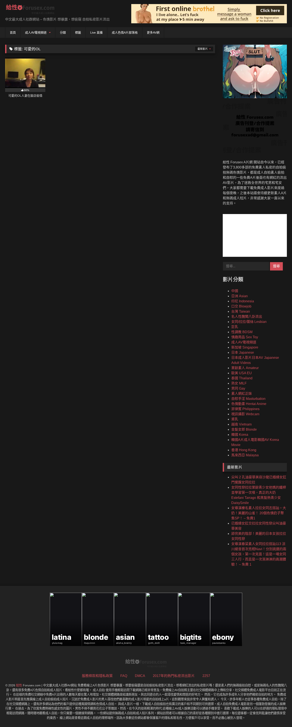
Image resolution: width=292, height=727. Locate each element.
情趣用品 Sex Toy (244, 337)
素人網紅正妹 (241, 393)
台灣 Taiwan (240, 311)
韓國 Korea (239, 434)
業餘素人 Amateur (245, 368)
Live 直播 (96, 32)
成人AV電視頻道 (36, 32)
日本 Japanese (242, 352)
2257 (206, 676)
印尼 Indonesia (242, 301)
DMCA (140, 676)
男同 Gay (238, 388)
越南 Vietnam (241, 424)
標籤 (78, 32)
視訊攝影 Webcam (245, 414)
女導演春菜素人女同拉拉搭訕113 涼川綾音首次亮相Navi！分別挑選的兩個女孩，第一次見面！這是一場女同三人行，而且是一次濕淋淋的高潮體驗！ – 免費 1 (258, 554)
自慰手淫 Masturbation (248, 398)
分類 (63, 32)
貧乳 (234, 419)
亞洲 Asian (239, 296)
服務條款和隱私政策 (97, 676)
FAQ (123, 676)
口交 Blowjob (241, 306)
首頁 (13, 32)
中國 (234, 291)
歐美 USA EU (241, 373)
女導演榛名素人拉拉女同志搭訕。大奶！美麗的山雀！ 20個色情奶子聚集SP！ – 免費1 (258, 513)
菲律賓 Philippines (245, 409)
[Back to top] (278, 714)
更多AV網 (153, 32)
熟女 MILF (239, 383)
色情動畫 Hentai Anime (248, 404)
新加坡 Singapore (244, 347)
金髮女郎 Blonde (244, 429)
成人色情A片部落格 (125, 32)
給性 (19, 685)
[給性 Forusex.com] (30, 10)
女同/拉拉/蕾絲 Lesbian (249, 322)
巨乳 (234, 327)
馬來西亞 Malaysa (245, 455)
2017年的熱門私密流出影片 (174, 676)
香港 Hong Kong (243, 450)
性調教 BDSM (241, 332)
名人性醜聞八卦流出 (246, 316)
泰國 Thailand (241, 378)
